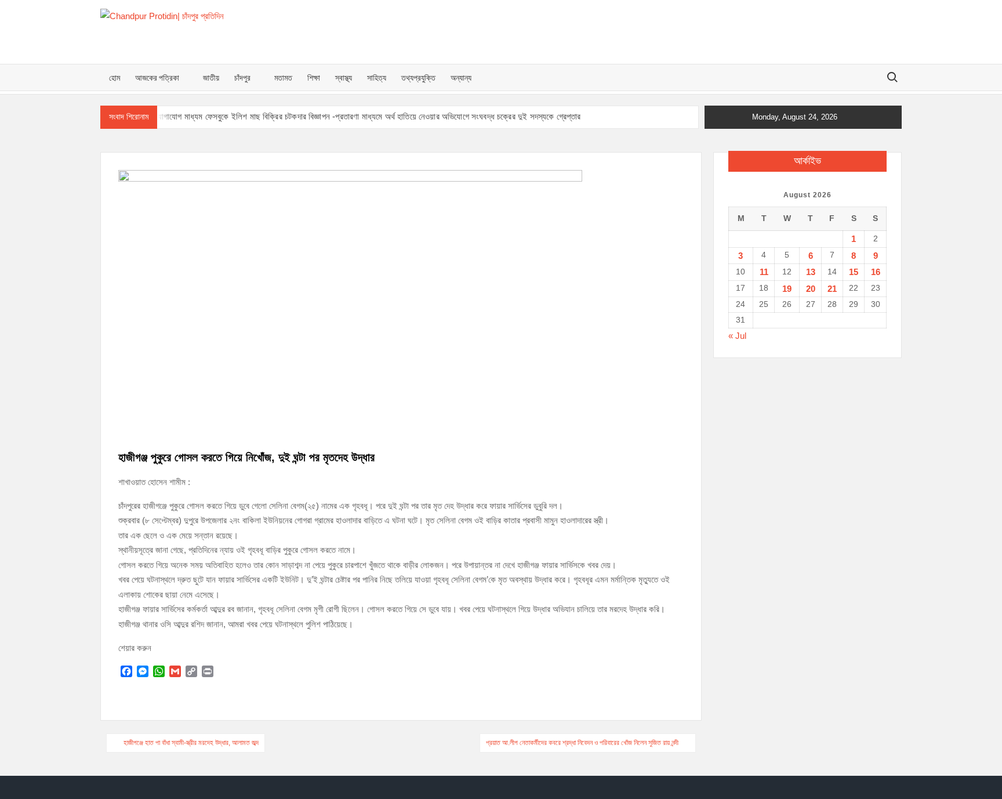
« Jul (737, 336)
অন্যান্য (461, 77)
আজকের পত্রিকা (157, 77)
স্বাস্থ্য (343, 77)
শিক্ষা (313, 77)
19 (787, 289)
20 (810, 289)
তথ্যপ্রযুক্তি (418, 77)
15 (853, 272)
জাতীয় (211, 77)
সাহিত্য (376, 77)
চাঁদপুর (242, 77)
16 (875, 272)
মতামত (283, 77)
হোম (114, 77)
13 (810, 272)
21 (832, 289)
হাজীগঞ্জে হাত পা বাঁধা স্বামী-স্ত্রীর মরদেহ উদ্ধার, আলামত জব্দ (191, 743)
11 (764, 272)
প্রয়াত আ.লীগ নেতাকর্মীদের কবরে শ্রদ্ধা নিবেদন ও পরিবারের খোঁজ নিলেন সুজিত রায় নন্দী (582, 743)
